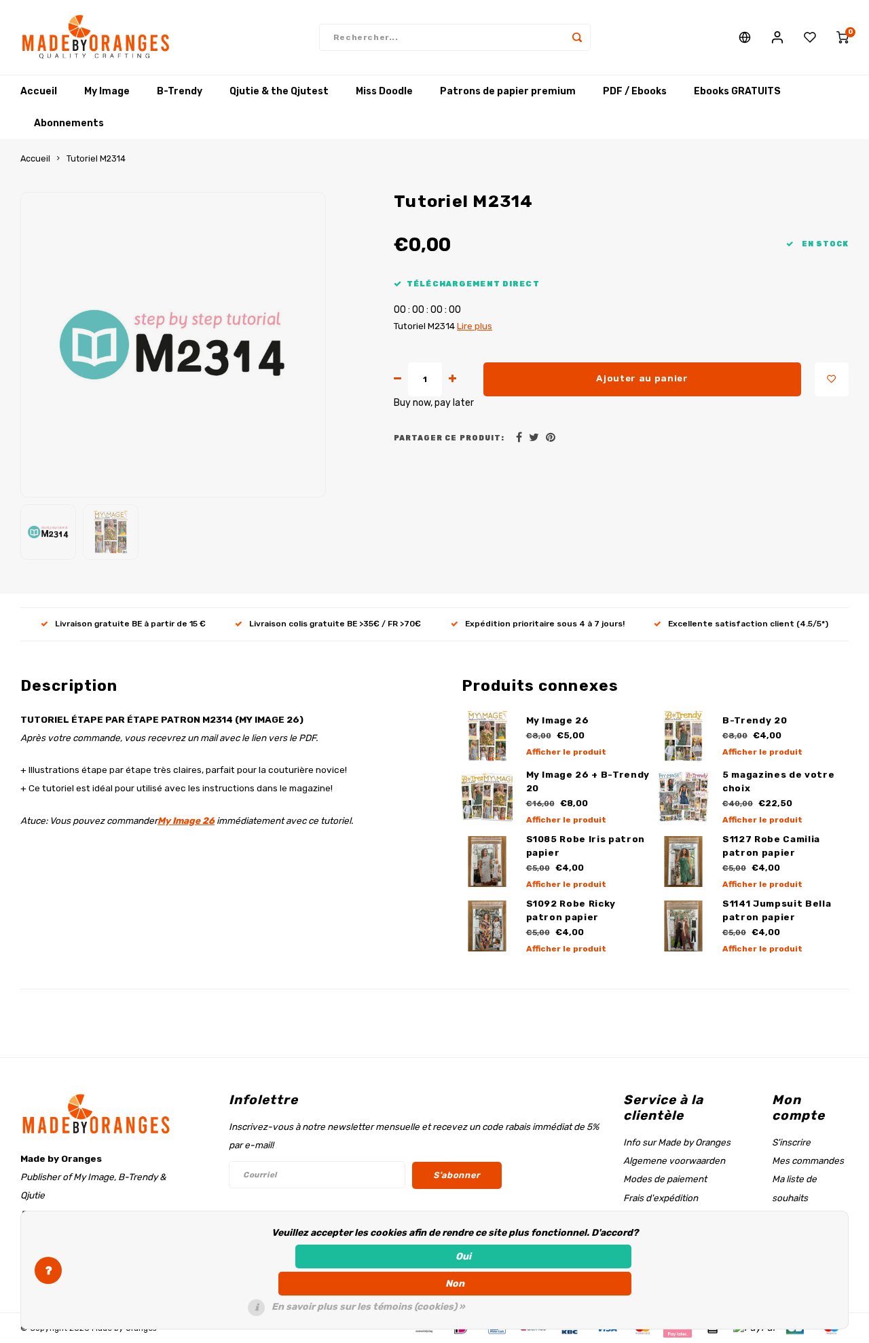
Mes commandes (808, 1160)
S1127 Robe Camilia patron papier (771, 846)
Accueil (38, 91)
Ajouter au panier (642, 378)
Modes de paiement (665, 1178)
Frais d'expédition (660, 1197)
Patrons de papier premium (508, 91)
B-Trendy (179, 91)
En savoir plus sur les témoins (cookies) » (368, 1306)
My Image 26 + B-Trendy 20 (588, 781)
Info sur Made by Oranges (677, 1142)
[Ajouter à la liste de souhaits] (832, 379)
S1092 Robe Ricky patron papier (571, 910)
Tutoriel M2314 (96, 158)
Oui (463, 1256)
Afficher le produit (566, 752)
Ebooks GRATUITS (737, 91)
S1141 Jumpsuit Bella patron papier (776, 910)
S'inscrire (791, 1142)
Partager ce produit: (449, 438)
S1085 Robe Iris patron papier (586, 846)
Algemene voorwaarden (674, 1160)
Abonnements (69, 123)
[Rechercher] (577, 37)
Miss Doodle (384, 91)
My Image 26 (186, 820)
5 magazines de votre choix (778, 781)
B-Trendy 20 (754, 720)
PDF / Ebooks (635, 91)
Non (454, 1283)
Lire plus (474, 325)
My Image (107, 91)
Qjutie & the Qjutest (279, 91)
